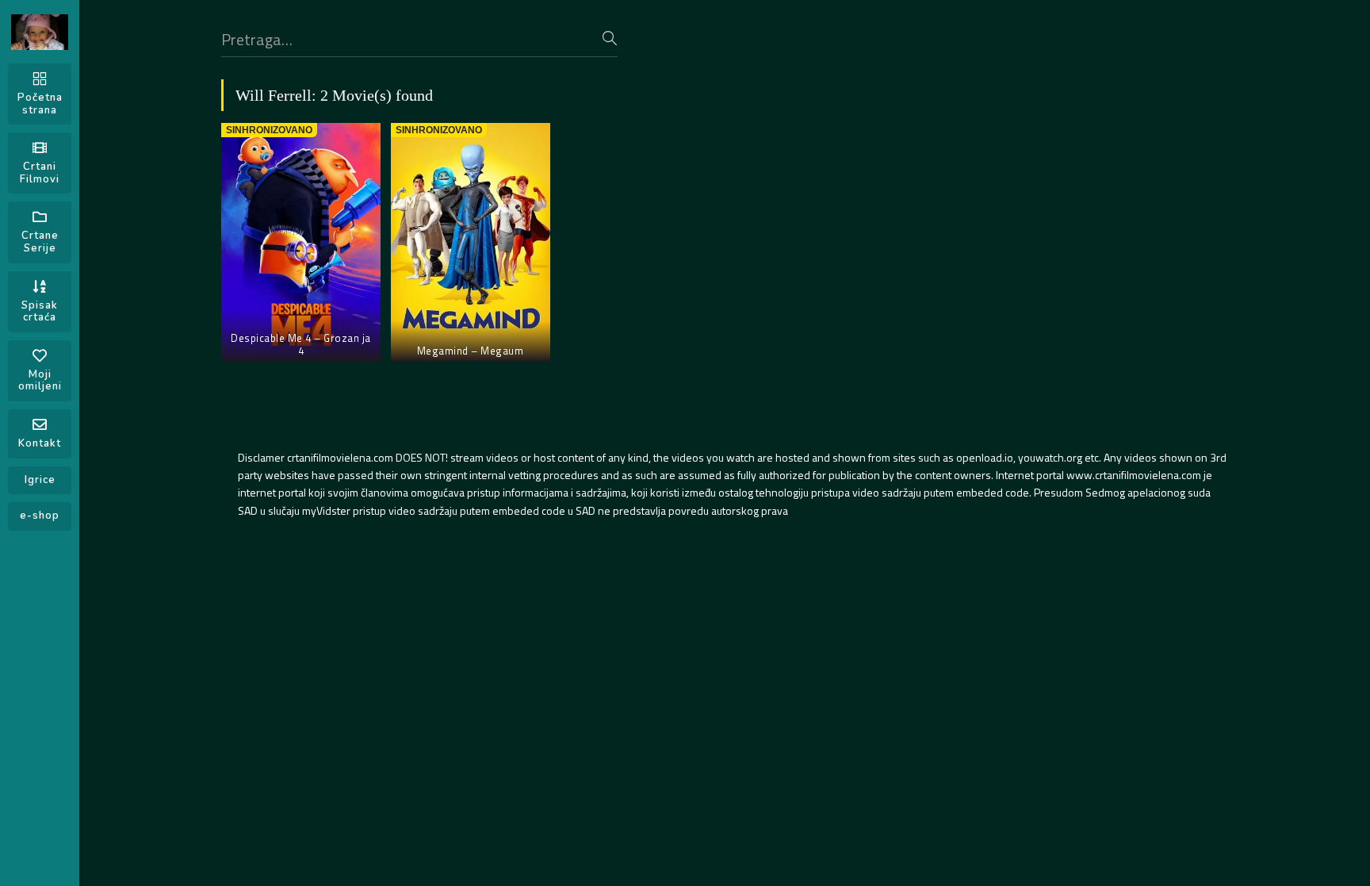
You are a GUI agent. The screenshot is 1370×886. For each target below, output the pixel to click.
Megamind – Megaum (470, 351)
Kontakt (39, 443)
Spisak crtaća (39, 311)
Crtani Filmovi (39, 172)
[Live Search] (610, 38)
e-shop (39, 515)
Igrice (40, 480)
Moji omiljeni (40, 380)
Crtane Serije (40, 241)
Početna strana (40, 103)
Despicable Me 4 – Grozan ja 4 (301, 344)
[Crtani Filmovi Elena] (39, 32)
